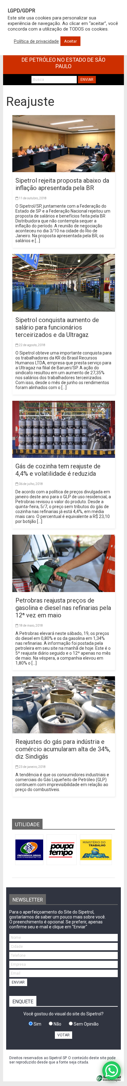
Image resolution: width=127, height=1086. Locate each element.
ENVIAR (86, 79)
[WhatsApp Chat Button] (111, 1070)
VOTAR (63, 1035)
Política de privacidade (36, 41)
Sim (37, 1024)
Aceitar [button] (70, 41)
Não (57, 1024)
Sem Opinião (86, 1024)
